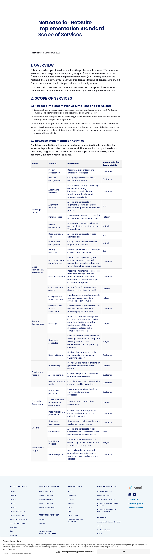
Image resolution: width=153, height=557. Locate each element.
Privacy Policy (73, 515)
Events (99, 534)
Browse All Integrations (47, 507)
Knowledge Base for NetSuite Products (107, 504)
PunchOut (13, 527)
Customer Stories (103, 530)
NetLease (13, 491)
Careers (71, 503)
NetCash (13, 503)
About (70, 491)
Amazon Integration (46, 491)
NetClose (13, 499)
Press (70, 507)
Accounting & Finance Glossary (108, 522)
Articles (100, 526)
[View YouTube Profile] (134, 494)
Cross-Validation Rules (18, 519)
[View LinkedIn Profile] (129, 494)
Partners (71, 499)
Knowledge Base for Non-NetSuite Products (106, 510)
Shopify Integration (46, 503)
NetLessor (13, 507)
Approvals (13, 535)
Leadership (72, 495)
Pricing (70, 511)
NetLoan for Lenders (17, 515)
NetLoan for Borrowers (17, 511)
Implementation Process (106, 499)
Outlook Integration (46, 495)
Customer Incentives (104, 491)
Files (11, 531)
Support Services (103, 495)
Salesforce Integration (47, 499)
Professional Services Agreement (75, 520)
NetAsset (13, 495)
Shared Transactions (17, 523)
